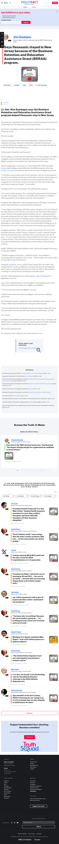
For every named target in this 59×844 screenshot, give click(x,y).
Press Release (29, 376)
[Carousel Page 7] (27, 470)
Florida (5, 782)
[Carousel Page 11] (34, 470)
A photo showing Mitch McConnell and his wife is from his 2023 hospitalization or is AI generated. (28, 557)
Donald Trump (15, 529)
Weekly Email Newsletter (9, 16)
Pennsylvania (7, 793)
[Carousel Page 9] (31, 470)
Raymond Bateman (17, 440)
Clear (55, 492)
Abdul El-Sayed (16, 632)
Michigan (6, 786)
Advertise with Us (34, 787)
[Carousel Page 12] (36, 470)
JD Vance (32, 763)
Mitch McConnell (34, 765)
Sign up (38, 826)
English (25, 7)
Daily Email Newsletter (9, 17)
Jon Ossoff (14, 503)
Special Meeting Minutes (36, 392)
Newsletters (33, 791)
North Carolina (7, 791)
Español (34, 7)
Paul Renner (15, 592)
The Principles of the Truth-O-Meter (29, 348)
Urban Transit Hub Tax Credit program (40, 383)
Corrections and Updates (36, 789)
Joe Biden (32, 768)
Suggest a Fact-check (39, 806)
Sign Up (26, 22)
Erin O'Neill (6, 102)
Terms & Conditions (22, 833)
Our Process (33, 780)
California (6, 780)
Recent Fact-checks (35, 800)
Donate (55, 2)
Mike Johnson (33, 767)
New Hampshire (7, 787)
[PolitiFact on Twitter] (12, 823)
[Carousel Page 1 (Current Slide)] (17, 470)
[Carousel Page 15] (41, 470)
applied (11, 264)
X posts (13, 550)
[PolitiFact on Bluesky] (17, 823)
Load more (29, 713)
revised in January (7, 170)
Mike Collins (15, 669)
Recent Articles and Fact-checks (38, 798)
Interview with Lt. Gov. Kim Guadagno (32, 373)
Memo (30, 389)
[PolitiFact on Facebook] (14, 823)
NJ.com (40, 333)
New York (6, 789)
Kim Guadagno (22, 36)
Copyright (39, 833)
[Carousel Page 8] (29, 470)
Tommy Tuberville (16, 690)
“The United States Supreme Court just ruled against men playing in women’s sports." (27, 658)
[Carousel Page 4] (22, 470)
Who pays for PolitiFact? (36, 786)
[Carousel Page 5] (24, 470)
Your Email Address (6, 20)
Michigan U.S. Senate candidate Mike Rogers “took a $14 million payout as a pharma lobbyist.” (28, 639)
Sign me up (29, 737)
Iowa (5, 784)
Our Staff (32, 782)
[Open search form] (10, 3)
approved (39, 276)
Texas (5, 794)
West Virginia (7, 796)
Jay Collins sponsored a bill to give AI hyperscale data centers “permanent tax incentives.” (28, 599)
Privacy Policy (31, 833)
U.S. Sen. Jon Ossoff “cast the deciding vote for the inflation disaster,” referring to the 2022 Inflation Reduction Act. (29, 677)
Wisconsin (6, 798)
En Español (32, 784)
